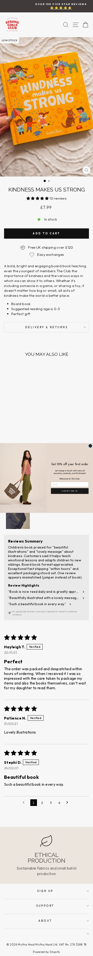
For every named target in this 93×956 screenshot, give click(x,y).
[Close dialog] (90, 446)
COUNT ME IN (70, 491)
